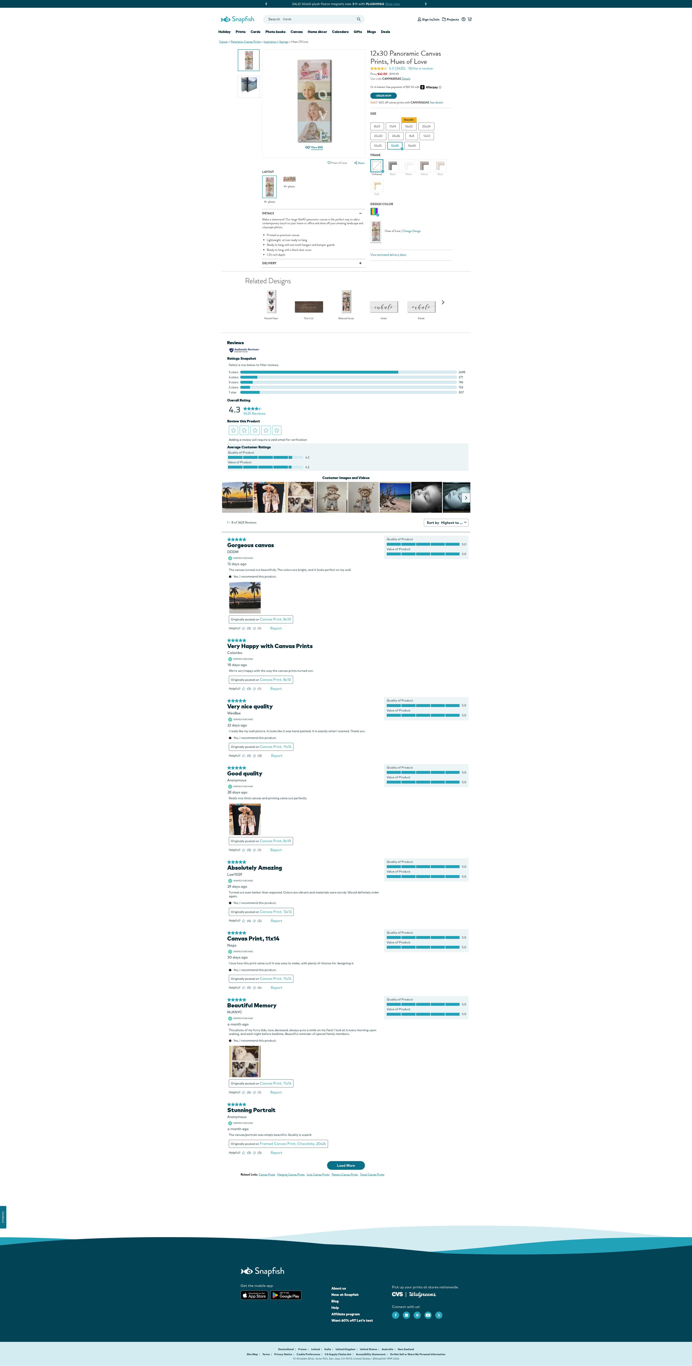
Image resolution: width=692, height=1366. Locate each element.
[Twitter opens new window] (440, 1313)
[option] (249, 60)
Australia (388, 1349)
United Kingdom (346, 1349)
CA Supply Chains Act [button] (338, 1354)
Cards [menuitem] (255, 32)
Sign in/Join (431, 19)
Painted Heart (271, 318)
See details (436, 102)
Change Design (411, 231)
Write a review (420, 68)
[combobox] (314, 19)
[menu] (359, 163)
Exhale (421, 318)
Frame (375, 155)
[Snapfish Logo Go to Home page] (237, 19)
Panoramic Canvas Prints (246, 41)
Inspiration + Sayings (276, 41)
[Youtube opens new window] (429, 1313)
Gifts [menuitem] (358, 32)
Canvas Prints (267, 1174)
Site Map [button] (252, 1354)
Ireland (315, 1349)
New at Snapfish (345, 1294)
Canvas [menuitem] (297, 32)
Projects (453, 19)
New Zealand (406, 1349)
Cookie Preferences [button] (308, 1354)
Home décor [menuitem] (317, 32)
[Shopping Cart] (469, 19)
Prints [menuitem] (241, 32)
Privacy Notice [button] (283, 1354)
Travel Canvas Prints (372, 1174)
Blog (335, 1301)
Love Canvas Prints (318, 1174)
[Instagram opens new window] (408, 1313)
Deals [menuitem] (385, 32)
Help (335, 1307)
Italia (328, 1349)
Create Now (383, 96)
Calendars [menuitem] (340, 32)
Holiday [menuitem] (224, 32)
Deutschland (286, 1349)
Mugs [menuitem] (371, 32)
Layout (268, 172)
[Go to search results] (359, 19)
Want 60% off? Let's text (352, 1320)
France (302, 1349)
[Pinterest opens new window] (419, 1313)
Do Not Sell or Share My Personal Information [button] (417, 1354)
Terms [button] (266, 1354)
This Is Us (308, 318)
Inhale (384, 318)
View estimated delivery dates (388, 254)
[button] (329, 163)
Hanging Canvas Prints (291, 1174)
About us (338, 1288)
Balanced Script (346, 318)
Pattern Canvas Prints (345, 1174)
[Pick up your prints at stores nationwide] (397, 1294)
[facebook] (397, 1313)
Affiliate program (345, 1314)
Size (373, 114)
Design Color (381, 204)
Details (406, 78)
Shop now (378, 4)
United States (369, 1349)
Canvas (223, 41)
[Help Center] (463, 19)
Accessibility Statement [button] (371, 1354)
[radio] (374, 212)
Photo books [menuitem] (275, 32)
